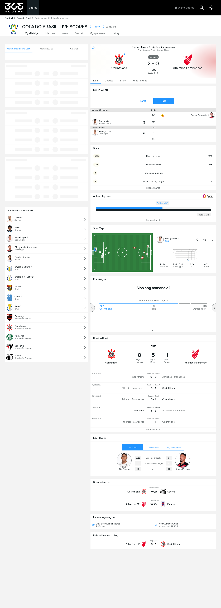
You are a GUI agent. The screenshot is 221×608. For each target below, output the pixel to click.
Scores (33, 7)
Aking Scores (186, 7)
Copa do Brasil (24, 18)
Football (9, 18)
